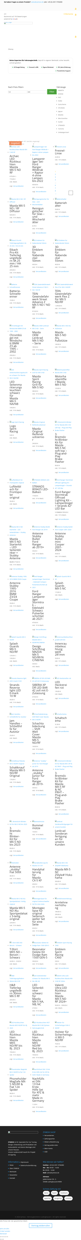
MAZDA (60, 115)
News (12, 1165)
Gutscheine (62, 104)
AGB (45, 1152)
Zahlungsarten (49, 1139)
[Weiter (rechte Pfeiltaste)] (3, 1239)
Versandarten (49, 1135)
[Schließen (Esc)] (7, 1236)
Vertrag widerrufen (51, 1145)
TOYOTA (61, 129)
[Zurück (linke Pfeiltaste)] (1, 1239)
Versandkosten (18, 186)
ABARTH (61, 90)
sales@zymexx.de (37, 2)
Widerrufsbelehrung (51, 1142)
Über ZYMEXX (14, 1168)
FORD (60, 101)
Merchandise (62, 118)
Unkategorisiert (63, 132)
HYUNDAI (61, 108)
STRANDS (61, 125)
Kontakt (12, 1178)
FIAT (59, 97)
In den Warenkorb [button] (71, 193)
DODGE (60, 94)
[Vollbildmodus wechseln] (3, 1236)
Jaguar (60, 111)
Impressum (25, 1162)
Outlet (60, 122)
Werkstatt (13, 1172)
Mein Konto (48, 1148)
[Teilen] (5, 1236)
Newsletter (13, 1175)
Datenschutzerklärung (28, 1165)
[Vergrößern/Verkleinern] (1, 1236)
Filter (51, 91)
